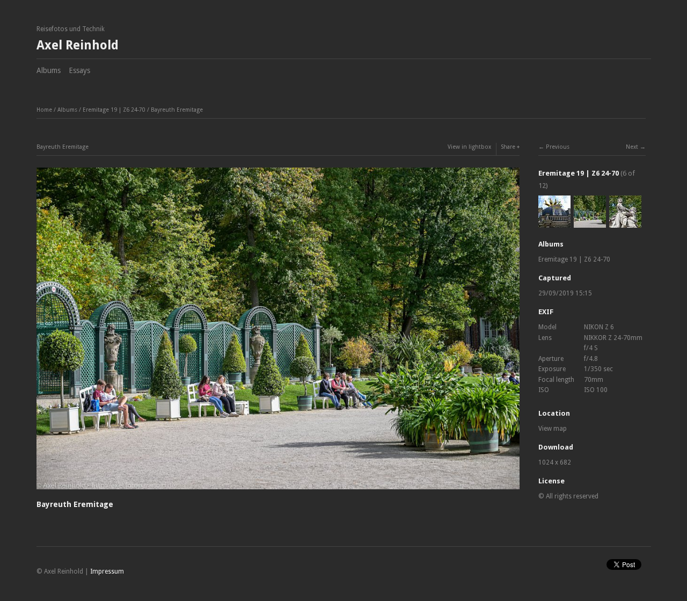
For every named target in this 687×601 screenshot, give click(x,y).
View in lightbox (469, 146)
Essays (79, 70)
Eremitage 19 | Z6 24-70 (114, 109)
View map (552, 428)
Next (632, 146)
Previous (557, 146)
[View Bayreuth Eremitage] (554, 222)
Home (44, 109)
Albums (48, 70)
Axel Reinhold (77, 45)
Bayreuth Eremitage (177, 109)
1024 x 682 (554, 462)
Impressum (107, 571)
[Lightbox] (278, 491)
